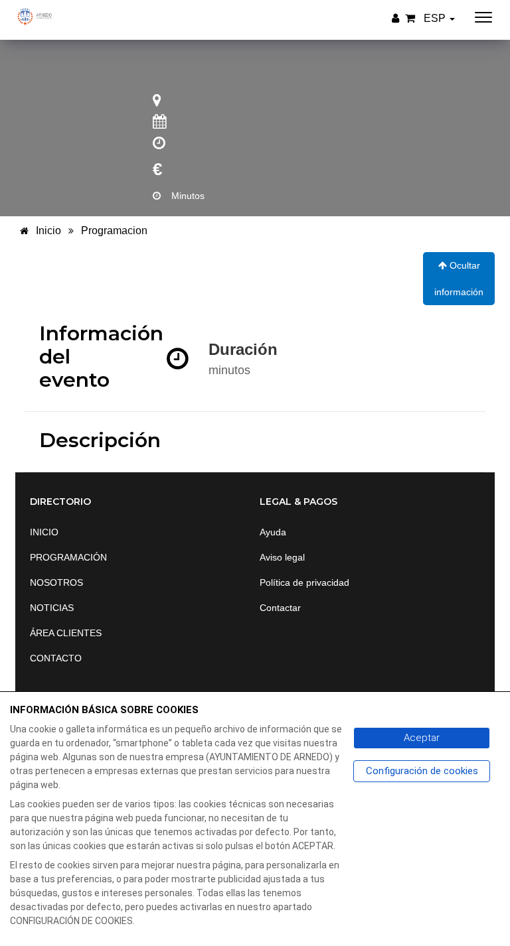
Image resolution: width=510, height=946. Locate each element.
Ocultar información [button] (458, 278)
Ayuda (273, 532)
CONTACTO (56, 658)
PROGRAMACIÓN (68, 557)
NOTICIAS (52, 607)
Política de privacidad (304, 582)
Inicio (47, 230)
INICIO (44, 532)
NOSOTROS (56, 582)
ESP (436, 18)
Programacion (114, 230)
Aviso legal (282, 557)
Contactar (280, 607)
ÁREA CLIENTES (66, 633)
